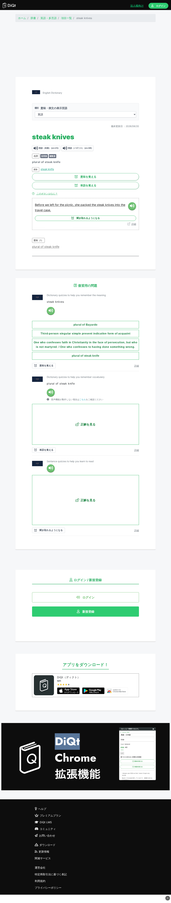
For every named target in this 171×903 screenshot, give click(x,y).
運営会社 (40, 867)
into (118, 205)
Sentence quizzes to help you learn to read (70, 461)
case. (47, 210)
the (62, 205)
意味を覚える (88, 176)
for (57, 205)
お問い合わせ (47, 835)
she (77, 205)
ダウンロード (47, 845)
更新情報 (44, 851)
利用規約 (40, 881)
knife (56, 246)
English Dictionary (52, 92)
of (42, 246)
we (47, 205)
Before (40, 205)
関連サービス (43, 858)
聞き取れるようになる (88, 218)
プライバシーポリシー (48, 887)
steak (101, 205)
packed (86, 205)
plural (36, 246)
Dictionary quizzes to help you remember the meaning (76, 295)
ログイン (160, 5)
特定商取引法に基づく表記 (51, 874)
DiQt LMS (46, 822)
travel (39, 210)
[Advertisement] (85, 49)
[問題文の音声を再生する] (51, 311)
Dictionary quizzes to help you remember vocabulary (76, 377)
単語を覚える (88, 185)
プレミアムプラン (50, 815)
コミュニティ (48, 829)
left (52, 205)
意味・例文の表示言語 (53, 108)
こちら (82, 399)
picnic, (70, 205)
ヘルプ (42, 808)
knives (110, 205)
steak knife (47, 169)
